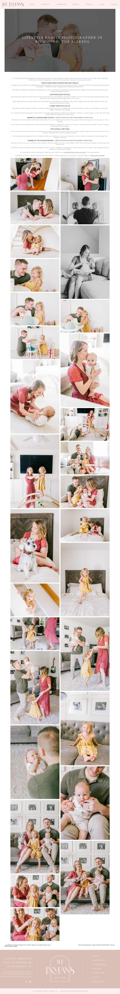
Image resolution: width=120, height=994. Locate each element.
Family (60, 31)
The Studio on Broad (97, 155)
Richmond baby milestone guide (75, 152)
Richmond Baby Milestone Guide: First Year (97, 945)
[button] (35, 174)
